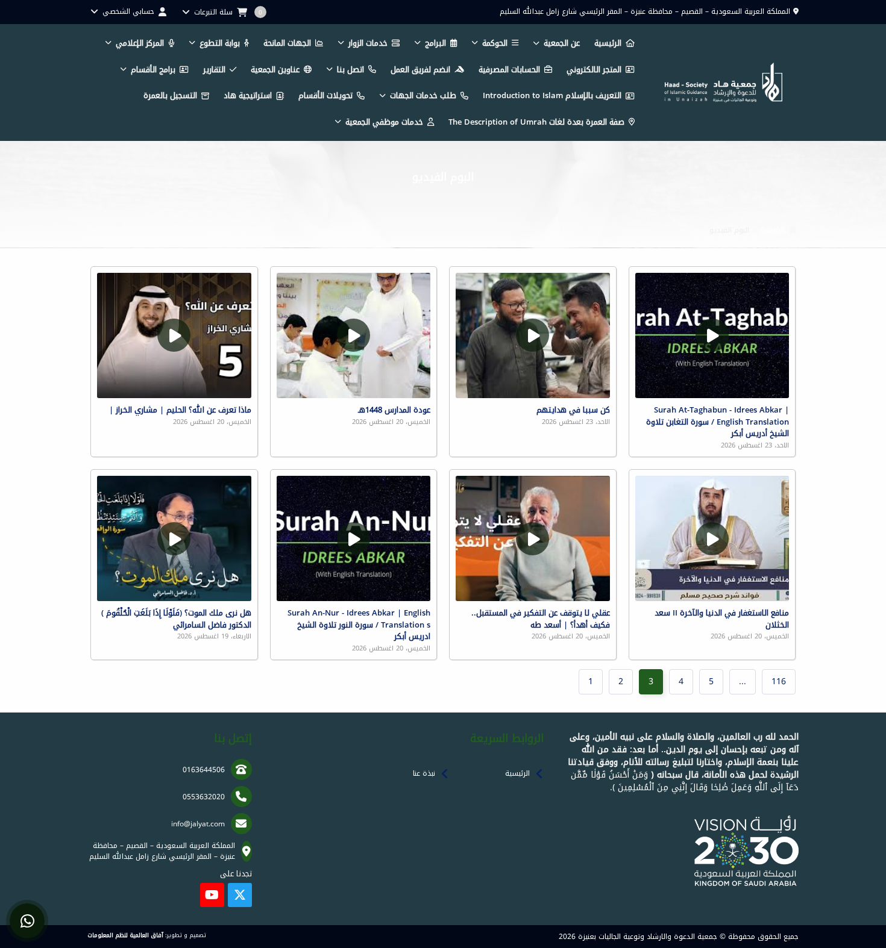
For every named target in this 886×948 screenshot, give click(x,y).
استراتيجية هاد (248, 95)
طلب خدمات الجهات (423, 95)
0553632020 (204, 796)
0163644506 (204, 769)
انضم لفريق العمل (420, 69)
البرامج (435, 43)
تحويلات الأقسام (325, 95)
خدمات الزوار (368, 43)
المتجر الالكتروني (594, 69)
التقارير (214, 69)
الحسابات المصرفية (509, 69)
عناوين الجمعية (275, 69)
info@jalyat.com (198, 824)
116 (778, 681)
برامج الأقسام (153, 69)
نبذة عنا (424, 773)
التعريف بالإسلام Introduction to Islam (552, 95)
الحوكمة (494, 43)
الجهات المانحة (287, 43)
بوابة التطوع (220, 43)
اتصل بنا (350, 69)
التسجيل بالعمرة (170, 95)
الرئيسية (607, 43)
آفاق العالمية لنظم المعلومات (125, 935)
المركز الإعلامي (140, 43)
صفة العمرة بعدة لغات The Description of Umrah (536, 121)
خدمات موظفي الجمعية (384, 121)
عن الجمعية (562, 43)
